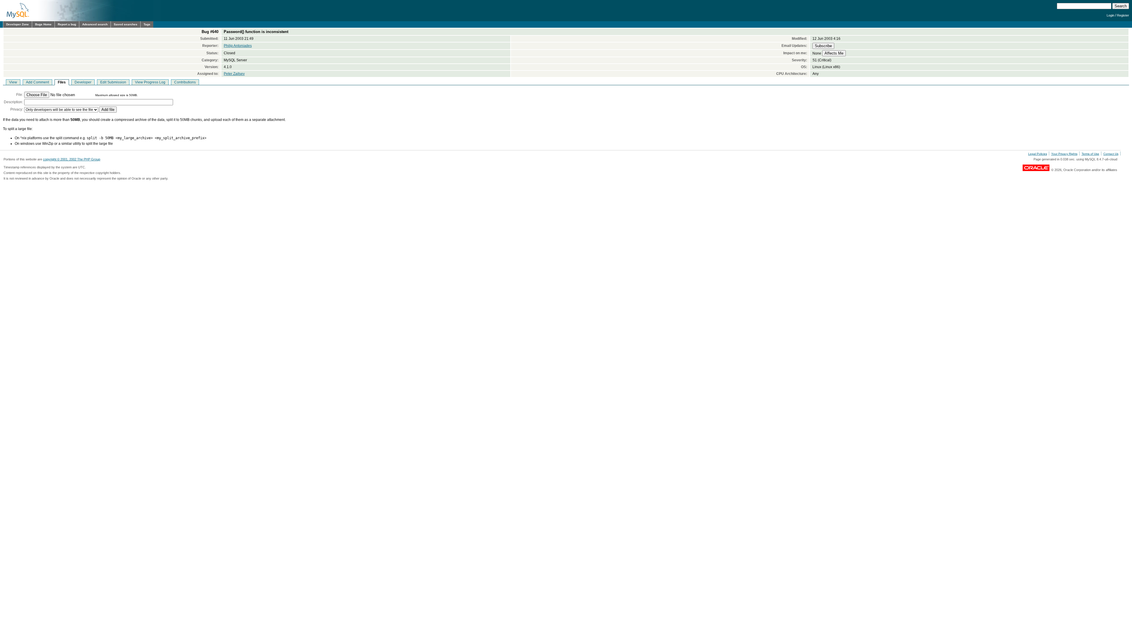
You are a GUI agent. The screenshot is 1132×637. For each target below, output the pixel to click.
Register (1123, 15)
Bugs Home (43, 24)
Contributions (185, 82)
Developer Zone (17, 24)
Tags (147, 24)
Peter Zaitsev (234, 74)
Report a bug (67, 24)
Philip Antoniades (238, 46)
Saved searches (125, 24)
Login (1110, 15)
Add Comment (37, 82)
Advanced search (95, 24)
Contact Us (1110, 153)
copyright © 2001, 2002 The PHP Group (71, 159)
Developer (83, 82)
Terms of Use (1090, 153)
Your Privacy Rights (1064, 153)
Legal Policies (1037, 153)
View (13, 82)
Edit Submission (113, 82)
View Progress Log (150, 82)
